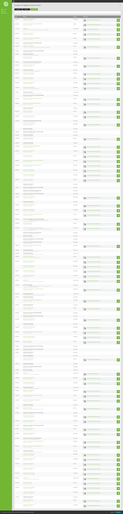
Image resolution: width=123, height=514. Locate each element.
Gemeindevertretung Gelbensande (29, 65)
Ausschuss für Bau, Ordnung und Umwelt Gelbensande (32, 165)
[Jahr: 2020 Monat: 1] (21, 12)
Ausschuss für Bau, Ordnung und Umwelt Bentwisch (31, 38)
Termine (26, 9)
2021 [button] (24, 12)
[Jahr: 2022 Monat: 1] (27, 12)
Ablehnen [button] (112, 512)
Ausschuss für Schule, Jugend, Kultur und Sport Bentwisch (32, 23)
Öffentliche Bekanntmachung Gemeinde (93, 19)
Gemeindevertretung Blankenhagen (29, 19)
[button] (6, 13)
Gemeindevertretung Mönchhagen (29, 73)
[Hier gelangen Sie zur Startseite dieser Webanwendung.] (6, 4)
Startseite (4, 9)
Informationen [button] (31, 512)
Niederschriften (34, 9)
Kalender (4, 11)
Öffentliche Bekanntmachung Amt (92, 29)
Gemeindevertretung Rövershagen (29, 87)
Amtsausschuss (25, 28)
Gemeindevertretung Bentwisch (28, 33)
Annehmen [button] (118, 512)
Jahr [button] (18, 12)
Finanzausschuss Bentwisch (27, 57)
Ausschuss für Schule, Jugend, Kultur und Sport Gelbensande (33, 160)
